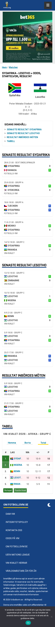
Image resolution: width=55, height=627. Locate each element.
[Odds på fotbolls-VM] (27, 37)
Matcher (13, 67)
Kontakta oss (14, 530)
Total (43, 442)
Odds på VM (12, 538)
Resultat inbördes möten (22, 137)
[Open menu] (48, 5)
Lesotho (19, 477)
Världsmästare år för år (21, 571)
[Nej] (51, 616)
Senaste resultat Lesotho (23, 133)
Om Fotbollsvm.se (17, 546)
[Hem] (7, 5)
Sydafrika (20, 458)
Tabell (11, 141)
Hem (4, 67)
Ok (28, 623)
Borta (28, 442)
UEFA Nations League (18, 554)
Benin (17, 471)
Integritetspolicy (17, 522)
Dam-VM (10, 514)
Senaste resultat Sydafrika (24, 129)
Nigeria (18, 465)
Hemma (12, 442)
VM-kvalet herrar (16, 563)
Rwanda (18, 484)
